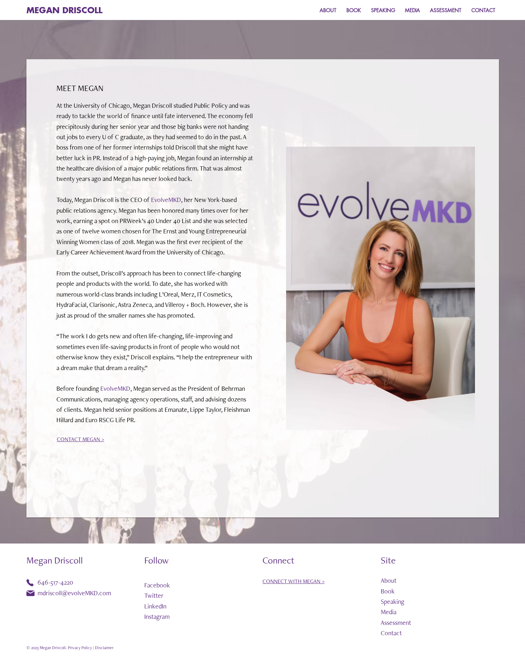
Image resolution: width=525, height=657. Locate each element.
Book (388, 591)
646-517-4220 (55, 582)
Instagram (157, 616)
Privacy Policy (80, 648)
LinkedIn (155, 606)
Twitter (154, 595)
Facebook (157, 585)
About (388, 580)
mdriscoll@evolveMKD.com (74, 592)
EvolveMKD (166, 199)
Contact (391, 632)
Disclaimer (104, 648)
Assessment (396, 622)
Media (388, 611)
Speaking (392, 601)
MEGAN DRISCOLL (64, 10)
